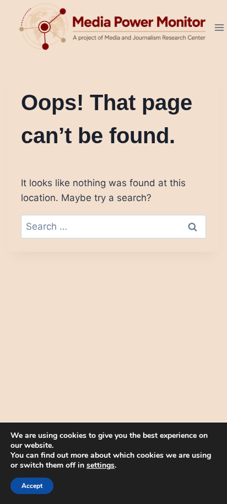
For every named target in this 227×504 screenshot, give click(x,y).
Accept (31, 485)
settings (101, 465)
